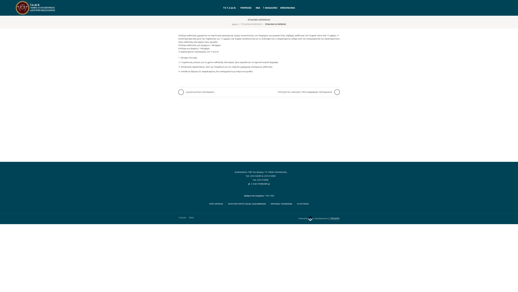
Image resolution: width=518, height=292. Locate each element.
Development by (321, 218)
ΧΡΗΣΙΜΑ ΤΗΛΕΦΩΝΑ (281, 203)
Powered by (303, 218)
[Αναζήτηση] (501, 8)
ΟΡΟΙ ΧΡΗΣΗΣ (216, 203)
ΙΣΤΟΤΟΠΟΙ (303, 203)
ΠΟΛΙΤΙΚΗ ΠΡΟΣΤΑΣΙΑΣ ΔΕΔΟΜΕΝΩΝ (247, 203)
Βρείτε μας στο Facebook (260, 187)
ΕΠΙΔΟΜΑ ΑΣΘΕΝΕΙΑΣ (251, 24)
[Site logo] (36, 7)
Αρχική (235, 24)
